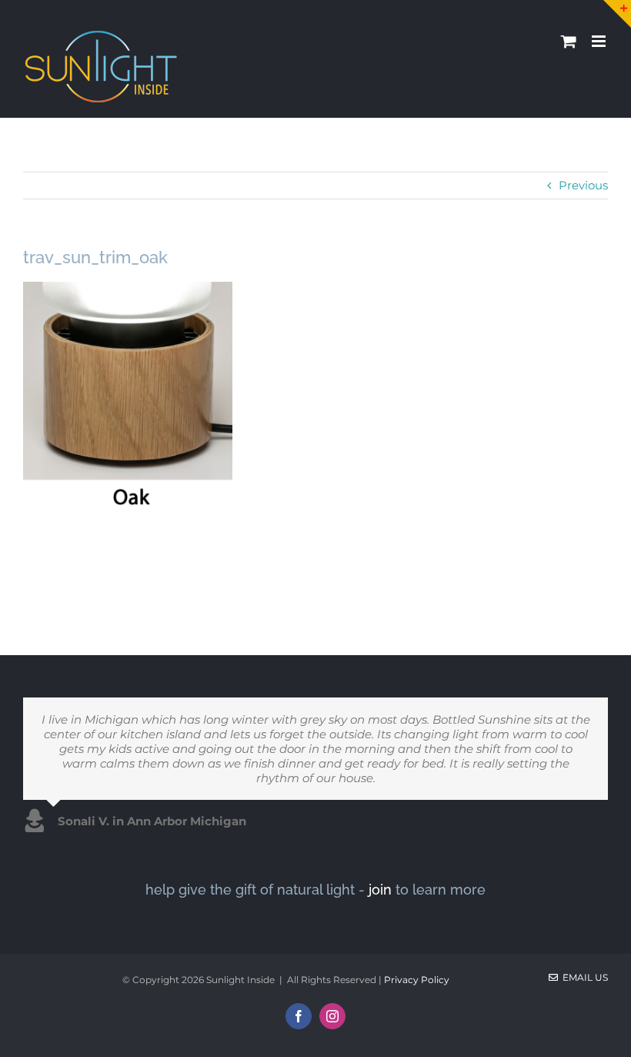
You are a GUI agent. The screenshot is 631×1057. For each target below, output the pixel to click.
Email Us (583, 977)
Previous (583, 185)
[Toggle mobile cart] (568, 41)
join (380, 889)
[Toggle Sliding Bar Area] (617, 14)
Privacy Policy (416, 979)
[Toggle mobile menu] (600, 41)
